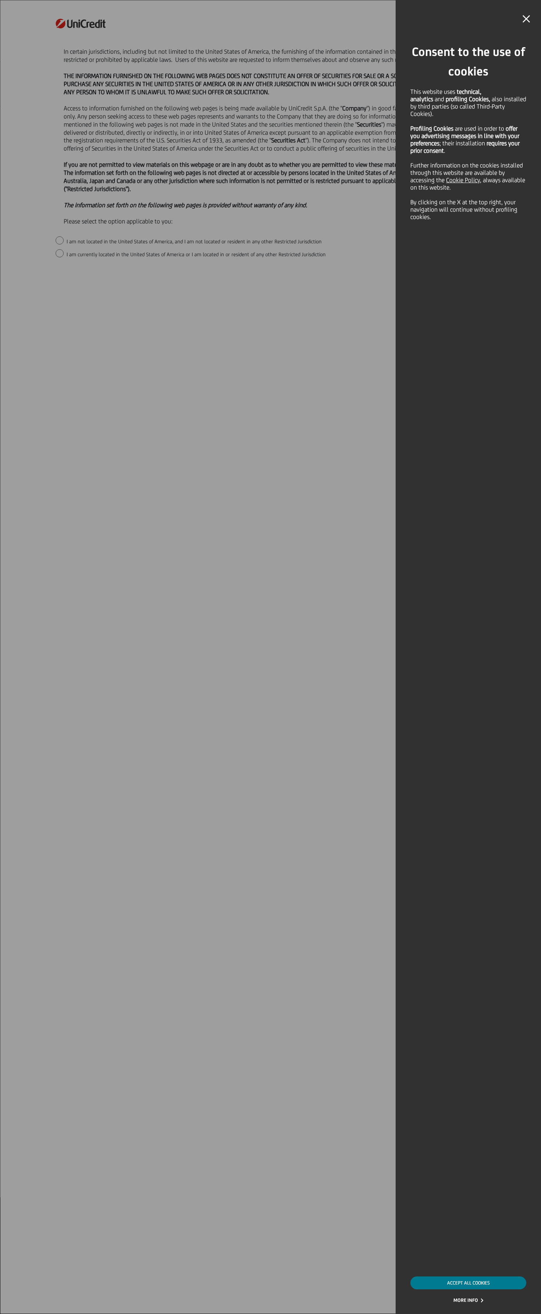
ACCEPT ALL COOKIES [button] (468, 1283)
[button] (526, 19)
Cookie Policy (463, 180)
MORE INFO (465, 1300)
